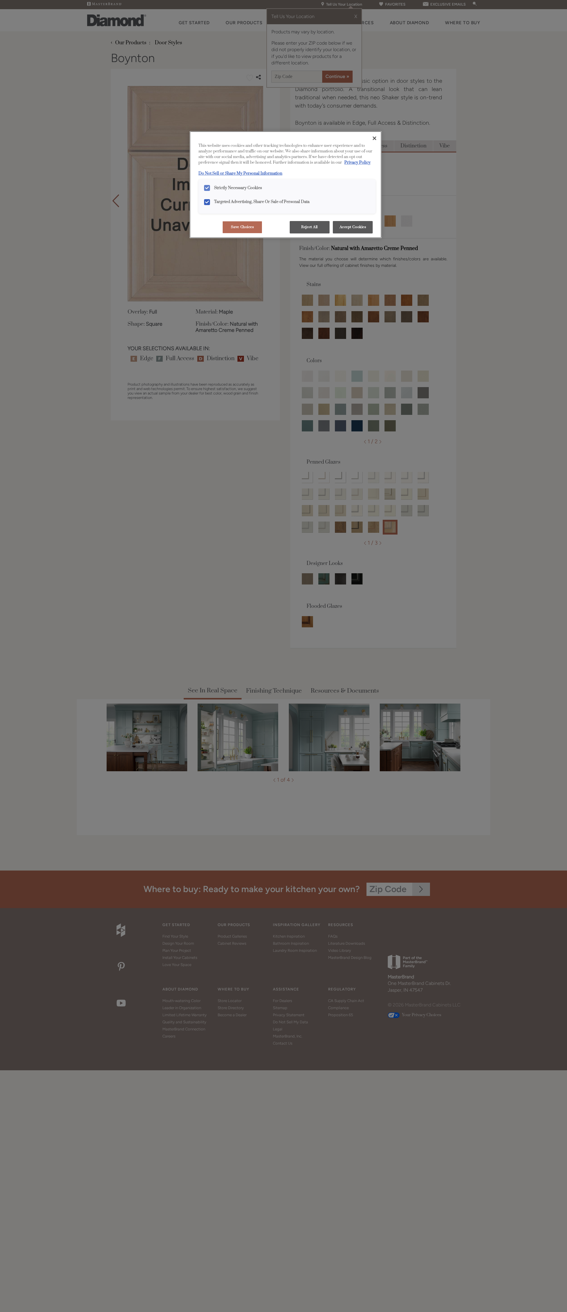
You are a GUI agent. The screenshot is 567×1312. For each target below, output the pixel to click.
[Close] (374, 138)
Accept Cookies (353, 227)
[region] (286, 184)
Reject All (309, 227)
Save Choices (242, 227)
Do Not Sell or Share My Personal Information (240, 173)
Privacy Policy (357, 162)
